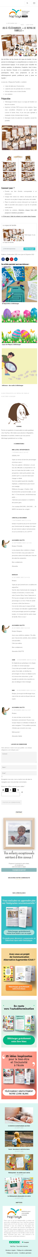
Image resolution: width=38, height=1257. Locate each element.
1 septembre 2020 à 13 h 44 (21, 520)
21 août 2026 (19, 1128)
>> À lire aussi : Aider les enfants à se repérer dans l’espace (18, 216)
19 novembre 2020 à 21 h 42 (26, 660)
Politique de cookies (12, 1253)
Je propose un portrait (19, 870)
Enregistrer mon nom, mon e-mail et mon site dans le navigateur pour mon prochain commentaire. (16, 781)
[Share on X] (7, 259)
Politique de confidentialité (24, 1250)
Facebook (4, 883)
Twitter (33, 883)
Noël (22, 24)
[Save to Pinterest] (11, 259)
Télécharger (29, 249)
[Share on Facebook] (3, 259)
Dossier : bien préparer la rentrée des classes (19, 1149)
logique (12, 396)
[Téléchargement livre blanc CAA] (19, 972)
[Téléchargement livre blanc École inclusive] (19, 1075)
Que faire (29, 24)
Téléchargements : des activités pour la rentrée (19, 1172)
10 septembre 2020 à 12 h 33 (21, 543)
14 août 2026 (19, 1198)
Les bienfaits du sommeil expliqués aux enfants (19, 1125)
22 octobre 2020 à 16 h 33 (21, 577)
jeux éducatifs (7, 393)
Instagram (10, 883)
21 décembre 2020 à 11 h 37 (21, 710)
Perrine (19, 426)
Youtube (28, 883)
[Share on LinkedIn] (16, 259)
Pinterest (16, 883)
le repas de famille (22, 393)
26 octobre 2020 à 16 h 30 (21, 628)
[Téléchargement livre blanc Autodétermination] (19, 1023)
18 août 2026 (19, 1151)
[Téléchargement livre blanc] (19, 920)
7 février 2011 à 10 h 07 (20, 452)
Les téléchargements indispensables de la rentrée (19, 1196)
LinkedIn (22, 883)
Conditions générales (25, 1253)
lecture (5, 396)
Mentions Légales (11, 1250)
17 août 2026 (19, 1174)
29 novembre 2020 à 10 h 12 (26, 690)
